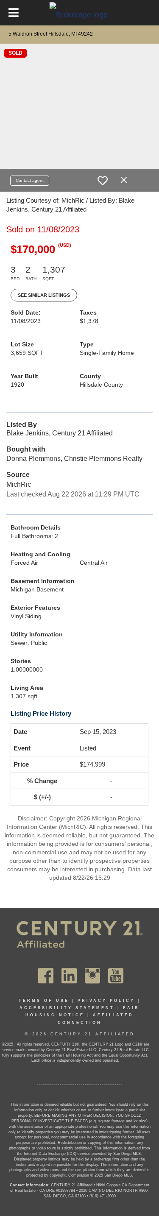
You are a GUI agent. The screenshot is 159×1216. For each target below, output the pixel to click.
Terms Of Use (44, 1000)
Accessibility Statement (67, 1008)
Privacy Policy (106, 1000)
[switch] (102, 181)
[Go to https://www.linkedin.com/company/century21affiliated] (69, 975)
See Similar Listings (44, 295)
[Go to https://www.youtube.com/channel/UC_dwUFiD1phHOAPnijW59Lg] (115, 975)
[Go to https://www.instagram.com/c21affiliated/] (92, 975)
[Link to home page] (79, 14)
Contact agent (30, 180)
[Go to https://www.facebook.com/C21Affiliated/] (45, 975)
